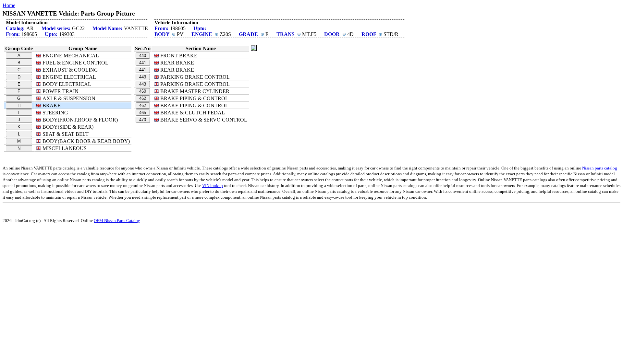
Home (9, 5)
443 (142, 77)
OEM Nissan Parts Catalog (117, 220)
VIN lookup (212, 185)
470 (142, 119)
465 (142, 112)
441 (142, 62)
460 (142, 91)
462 (142, 98)
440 (142, 55)
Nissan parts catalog (599, 168)
